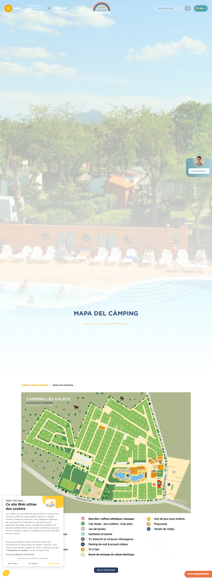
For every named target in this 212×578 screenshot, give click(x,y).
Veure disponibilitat (198, 574)
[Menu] (8, 8)
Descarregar (106, 570)
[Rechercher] (188, 8)
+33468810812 (59, 8)
